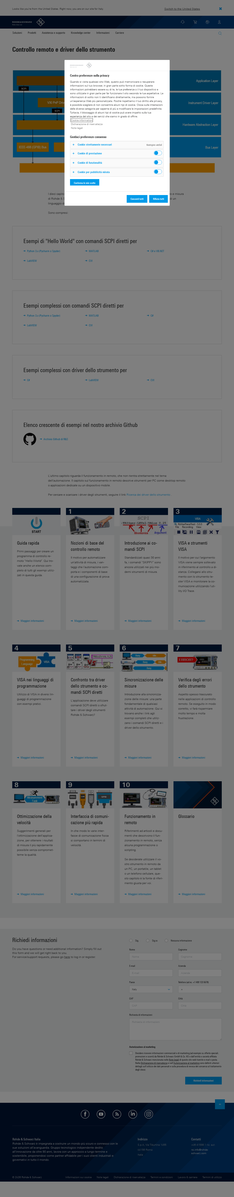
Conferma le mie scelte (84, 182)
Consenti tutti (137, 198)
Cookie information (82, 120)
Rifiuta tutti (158, 198)
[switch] (158, 153)
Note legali (77, 127)
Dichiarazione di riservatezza (87, 124)
